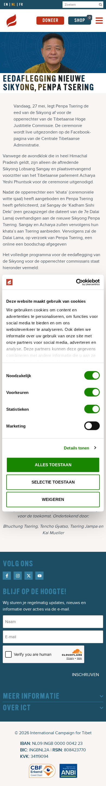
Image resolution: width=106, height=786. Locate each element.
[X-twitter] (28, 576)
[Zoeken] (100, 4)
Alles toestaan (53, 464)
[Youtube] (39, 576)
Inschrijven (85, 674)
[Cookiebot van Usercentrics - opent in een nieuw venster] (76, 282)
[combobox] (80, 4)
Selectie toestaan (53, 482)
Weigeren (53, 499)
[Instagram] (18, 576)
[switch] (92, 392)
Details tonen (76, 447)
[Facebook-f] (7, 576)
